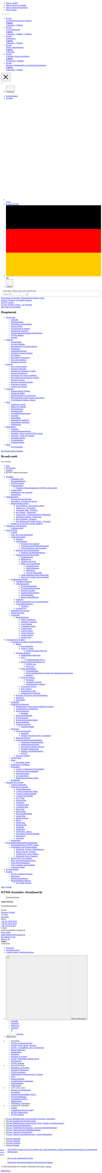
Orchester (15, 416)
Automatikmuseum (23, 789)
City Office (20, 798)
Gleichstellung (21, 541)
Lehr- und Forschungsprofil (22, 535)
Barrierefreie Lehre (28, 691)
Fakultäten (15, 702)
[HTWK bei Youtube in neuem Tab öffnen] (12, 1145)
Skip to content (12, 3)
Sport (13, 1077)
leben (8, 402)
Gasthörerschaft (17, 528)
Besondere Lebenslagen (20, 358)
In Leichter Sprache (23, 883)
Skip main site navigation (11, 307)
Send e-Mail (6, 932)
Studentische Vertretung (20, 422)
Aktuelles (14, 320)
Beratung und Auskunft (30, 544)
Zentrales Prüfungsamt (30, 749)
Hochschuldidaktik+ (29, 669)
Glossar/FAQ (21, 608)
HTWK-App (31, 664)
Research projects (18, 380)
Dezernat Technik (23, 756)
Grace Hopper (26, 624)
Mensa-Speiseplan (18, 1050)
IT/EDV (24, 753)
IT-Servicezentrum (23, 724)
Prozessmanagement (29, 586)
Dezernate (15, 729)
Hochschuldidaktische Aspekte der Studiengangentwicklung (49, 673)
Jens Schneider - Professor (26, 519)
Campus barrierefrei (18, 785)
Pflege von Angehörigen (30, 564)
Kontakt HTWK (12, 204)
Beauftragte (15, 780)
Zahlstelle (24, 733)
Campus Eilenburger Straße (27, 791)
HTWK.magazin (17, 483)
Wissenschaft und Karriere (21, 499)
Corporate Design (18, 867)
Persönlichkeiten (22, 617)
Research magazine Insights (22, 382)
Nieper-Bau (20, 823)
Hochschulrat (16, 758)
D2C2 (23, 657)
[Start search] (27, 294)
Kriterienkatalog (27, 595)
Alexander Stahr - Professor (27, 510)
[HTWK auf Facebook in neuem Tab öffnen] (13, 1143)
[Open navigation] (2, 83)
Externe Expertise (28, 590)
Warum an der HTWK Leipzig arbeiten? (27, 524)
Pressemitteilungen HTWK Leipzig (25, 845)
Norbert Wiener (27, 635)
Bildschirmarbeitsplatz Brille (27, 778)
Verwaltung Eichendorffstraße (27, 834)
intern (8, 445)
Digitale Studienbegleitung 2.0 (33, 662)
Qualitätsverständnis (24, 582)
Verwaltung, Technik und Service (24, 501)
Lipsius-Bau (21, 816)
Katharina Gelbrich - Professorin (28, 517)
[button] (10, 89)
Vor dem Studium (18, 344)
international (11, 427)
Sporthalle (20, 827)
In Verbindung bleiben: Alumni (23, 400)
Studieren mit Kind (28, 561)
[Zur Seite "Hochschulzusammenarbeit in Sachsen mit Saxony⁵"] (19, 1132)
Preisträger (30, 680)
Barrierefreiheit (40, 1162)
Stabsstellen (20, 700)
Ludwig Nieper (27, 631)
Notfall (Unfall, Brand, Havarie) (23, 1045)
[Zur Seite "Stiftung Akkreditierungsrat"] (29, 1134)
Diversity (19, 539)
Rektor (18, 644)
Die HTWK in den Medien (21, 858)
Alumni (14, 1108)
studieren (9, 340)
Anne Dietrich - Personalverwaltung (30, 506)
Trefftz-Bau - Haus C (24, 831)
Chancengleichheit (18, 537)
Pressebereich (16, 1061)
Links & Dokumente (34, 573)
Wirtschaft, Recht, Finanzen (27, 856)
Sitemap (50, 1162)
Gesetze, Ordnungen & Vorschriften (30, 769)
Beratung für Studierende (21, 1090)
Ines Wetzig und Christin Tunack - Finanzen (33, 521)
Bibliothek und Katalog (20, 1068)
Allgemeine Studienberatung (32, 742)
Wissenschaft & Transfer (20, 391)
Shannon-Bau (21, 825)
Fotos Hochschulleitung (20, 863)
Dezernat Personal (23, 738)
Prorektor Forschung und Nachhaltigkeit (32, 695)
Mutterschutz (26, 559)
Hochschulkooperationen (21, 431)
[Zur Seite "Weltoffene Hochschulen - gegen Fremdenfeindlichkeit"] (31, 1128)
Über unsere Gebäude (19, 787)
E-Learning (15, 1092)
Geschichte (15, 615)
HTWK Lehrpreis (28, 678)
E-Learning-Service (28, 686)
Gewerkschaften (22, 776)
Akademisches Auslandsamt (27, 709)
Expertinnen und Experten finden (24, 847)
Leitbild (14, 532)
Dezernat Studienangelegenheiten (29, 740)
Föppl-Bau (20, 802)
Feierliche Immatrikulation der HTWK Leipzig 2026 (36, 488)
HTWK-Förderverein (19, 1112)
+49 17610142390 (8, 926)
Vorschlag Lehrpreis (34, 682)
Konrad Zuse (26, 637)
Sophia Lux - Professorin (26, 508)
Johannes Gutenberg (29, 622)
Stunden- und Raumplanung (32, 751)
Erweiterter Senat (22, 762)
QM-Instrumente (22, 584)
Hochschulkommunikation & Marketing (26, 333)
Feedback (20, 599)
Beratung (29, 675)
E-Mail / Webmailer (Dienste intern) (25, 1059)
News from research (19, 366)
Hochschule (10, 317)
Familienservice (27, 557)
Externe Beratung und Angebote (33, 548)
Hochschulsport (17, 409)
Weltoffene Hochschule (20, 611)
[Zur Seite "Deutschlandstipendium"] (18, 1125)
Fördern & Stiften (18, 393)
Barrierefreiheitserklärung (21, 881)
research (9, 364)
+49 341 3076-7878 (9, 923)
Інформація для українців (21, 492)
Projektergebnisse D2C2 (35, 660)
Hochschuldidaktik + (19, 1097)
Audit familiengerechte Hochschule (35, 575)
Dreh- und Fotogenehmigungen (23, 860)
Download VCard (8, 937)
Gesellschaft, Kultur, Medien (27, 854)
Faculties (9, 98)
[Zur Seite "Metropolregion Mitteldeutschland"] (23, 1130)
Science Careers (27, 648)
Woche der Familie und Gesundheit (35, 577)
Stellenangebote (17, 322)
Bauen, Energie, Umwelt (25, 852)
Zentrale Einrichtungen (20, 704)
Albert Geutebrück (28, 619)
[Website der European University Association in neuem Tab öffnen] (30, 1119)
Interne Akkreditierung (30, 597)
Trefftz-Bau (20, 829)
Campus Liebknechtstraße (26, 794)
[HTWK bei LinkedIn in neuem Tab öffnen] (13, 1141)
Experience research (19, 384)
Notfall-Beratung (32, 568)
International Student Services (32, 747)
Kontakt (14, 337)
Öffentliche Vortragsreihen (21, 324)
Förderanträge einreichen (30, 655)
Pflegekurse (30, 570)
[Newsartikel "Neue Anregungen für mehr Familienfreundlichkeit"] (35, 1123)
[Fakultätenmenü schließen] (5, 77)
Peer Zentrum (26, 689)
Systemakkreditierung (24, 604)
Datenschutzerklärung (19, 878)
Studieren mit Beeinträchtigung (33, 553)
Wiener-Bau (20, 836)
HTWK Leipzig (7, 302)
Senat (13, 760)
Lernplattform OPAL (19, 1099)
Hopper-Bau (21, 811)
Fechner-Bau (21, 800)
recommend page (12, 950)
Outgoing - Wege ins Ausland (22, 436)
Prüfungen (15, 1054)
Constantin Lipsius (28, 626)
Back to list (5, 939)
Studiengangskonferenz (30, 593)
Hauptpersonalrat (22, 773)
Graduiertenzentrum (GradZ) (22, 1110)
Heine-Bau (20, 809)
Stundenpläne (16, 1052)
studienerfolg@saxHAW (30, 693)
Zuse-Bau (20, 838)
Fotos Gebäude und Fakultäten (23, 865)
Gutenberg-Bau (22, 807)
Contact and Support (19, 387)
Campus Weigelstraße (24, 796)
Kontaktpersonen (17, 442)
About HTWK (17, 326)
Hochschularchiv (22, 711)
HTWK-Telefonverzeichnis (21, 874)
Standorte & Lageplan (19, 331)
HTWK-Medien (17, 335)
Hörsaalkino (16, 418)
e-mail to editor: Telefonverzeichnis (20, 952)
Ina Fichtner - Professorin (26, 512)
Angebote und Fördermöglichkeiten (35, 546)
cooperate (10, 389)
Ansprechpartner (32, 566)
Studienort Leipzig (18, 404)
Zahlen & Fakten (17, 613)
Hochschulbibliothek (24, 715)
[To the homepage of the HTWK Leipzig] (16, 305)
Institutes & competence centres (23, 371)
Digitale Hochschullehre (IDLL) (23, 1094)
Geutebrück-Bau (22, 805)
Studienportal (16, 1101)
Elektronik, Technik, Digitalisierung (30, 849)
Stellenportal (16, 424)
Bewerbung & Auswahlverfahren (24, 346)
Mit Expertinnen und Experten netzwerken (27, 398)
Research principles (18, 369)
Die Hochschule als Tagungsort (23, 395)
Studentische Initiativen (20, 420)
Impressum (15, 876)
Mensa (18, 820)
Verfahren (25, 606)
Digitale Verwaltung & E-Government (36, 736)
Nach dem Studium (18, 360)
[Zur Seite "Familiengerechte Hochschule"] (21, 1121)
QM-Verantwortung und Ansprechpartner (32, 602)
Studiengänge (16, 342)
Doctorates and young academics (24, 375)
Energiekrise (16, 495)
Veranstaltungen (17, 440)
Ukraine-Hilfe (16, 490)
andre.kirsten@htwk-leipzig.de (13, 935)
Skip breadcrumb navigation (12, 451)
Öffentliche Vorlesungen (20, 1103)
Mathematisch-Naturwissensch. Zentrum (27, 1074)
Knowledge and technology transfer (25, 378)
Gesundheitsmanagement (21, 413)
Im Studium (15, 355)
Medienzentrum (22, 818)
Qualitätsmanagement (19, 579)
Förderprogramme (18, 438)
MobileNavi (5, 1171)
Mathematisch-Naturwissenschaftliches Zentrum (35, 707)
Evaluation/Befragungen (30, 588)
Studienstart (15, 349)
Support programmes (19, 373)
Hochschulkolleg (22, 722)
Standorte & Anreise (19, 1056)
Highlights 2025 (17, 479)
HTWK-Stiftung (17, 1114)
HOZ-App (30, 666)
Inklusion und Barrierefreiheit (27, 550)
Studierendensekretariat (30, 744)
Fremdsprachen (17, 411)
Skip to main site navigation (17, 7)
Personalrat (15, 767)
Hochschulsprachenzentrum (27, 720)
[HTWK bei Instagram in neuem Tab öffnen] (13, 1139)
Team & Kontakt (27, 727)
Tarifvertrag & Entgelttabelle (27, 771)
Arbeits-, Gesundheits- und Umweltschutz (27, 1048)
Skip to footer (11, 10)
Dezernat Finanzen (23, 731)
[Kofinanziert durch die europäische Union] (20, 1158)
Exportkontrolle (27, 646)
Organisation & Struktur (20, 329)
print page (10, 948)
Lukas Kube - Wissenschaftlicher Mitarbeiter (33, 515)
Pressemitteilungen (18, 481)
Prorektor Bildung (23, 653)
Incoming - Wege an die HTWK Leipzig (27, 433)
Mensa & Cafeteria (18, 407)
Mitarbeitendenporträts (20, 503)
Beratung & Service (18, 362)
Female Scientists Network (36, 651)
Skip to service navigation (16, 5)
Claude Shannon (27, 633)
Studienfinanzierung (19, 351)
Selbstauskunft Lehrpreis (35, 684)
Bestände (24, 713)
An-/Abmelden (17, 447)
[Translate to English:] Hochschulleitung (27, 642)
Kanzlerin (20, 698)
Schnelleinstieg (12, 96)
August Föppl (26, 628)
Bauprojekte (16, 840)
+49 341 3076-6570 (9, 921)
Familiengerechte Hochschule (27, 555)
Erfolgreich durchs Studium (22, 353)
